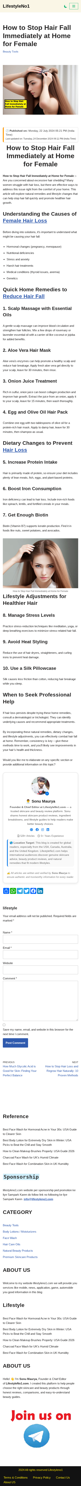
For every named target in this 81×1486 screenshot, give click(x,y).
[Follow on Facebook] (37, 829)
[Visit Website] (31, 829)
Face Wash (10, 1238)
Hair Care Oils (11, 1244)
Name (7, 932)
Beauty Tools (10, 51)
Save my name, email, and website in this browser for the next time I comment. (38, 1032)
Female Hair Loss (25, 221)
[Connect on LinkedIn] (48, 829)
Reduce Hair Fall (24, 296)
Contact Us (63, 1477)
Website (8, 963)
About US (9, 1482)
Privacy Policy (42, 1477)
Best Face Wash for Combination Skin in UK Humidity (36, 1163)
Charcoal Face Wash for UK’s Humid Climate (30, 1157)
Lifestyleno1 (55, 1469)
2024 (21, 1469)
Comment (10, 978)
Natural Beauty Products (18, 1250)
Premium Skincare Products (20, 1257)
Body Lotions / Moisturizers (19, 1231)
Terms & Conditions (16, 1477)
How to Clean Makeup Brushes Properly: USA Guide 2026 (38, 1151)
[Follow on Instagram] (42, 829)
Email (7, 947)
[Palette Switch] (66, 6)
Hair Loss (15, 450)
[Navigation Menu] (73, 6)
